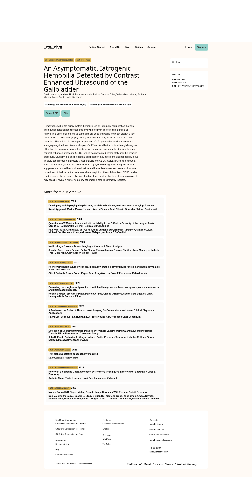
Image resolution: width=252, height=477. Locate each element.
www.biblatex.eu (156, 429)
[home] (53, 48)
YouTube (107, 444)
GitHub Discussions (64, 454)
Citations (107, 429)
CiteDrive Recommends (113, 423)
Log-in (188, 47)
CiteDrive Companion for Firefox (70, 429)
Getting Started (97, 47)
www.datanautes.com (159, 434)
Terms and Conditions (65, 463)
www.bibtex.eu (156, 424)
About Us (115, 47)
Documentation (62, 444)
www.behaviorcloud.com (160, 440)
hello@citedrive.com (158, 452)
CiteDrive (107, 439)
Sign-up (201, 47)
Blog (127, 47)
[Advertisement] (126, 21)
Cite (66, 113)
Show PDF (52, 113)
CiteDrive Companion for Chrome (70, 423)
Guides (139, 47)
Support (151, 47)
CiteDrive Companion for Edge (69, 434)
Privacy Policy (85, 463)
